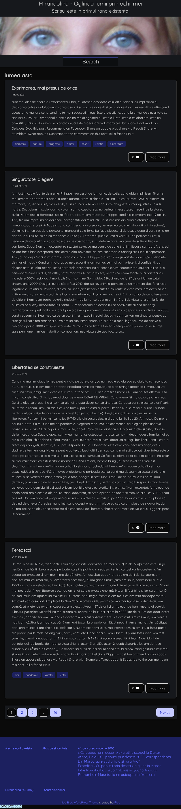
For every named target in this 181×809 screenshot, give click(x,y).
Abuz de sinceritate (54, 748)
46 (55, 712)
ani (17, 675)
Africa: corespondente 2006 (96, 748)
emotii (71, 143)
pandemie (32, 675)
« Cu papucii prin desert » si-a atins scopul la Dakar (119, 752)
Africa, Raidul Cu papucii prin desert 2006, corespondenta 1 (125, 757)
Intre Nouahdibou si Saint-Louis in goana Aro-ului (117, 770)
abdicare (20, 143)
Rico (117, 802)
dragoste (54, 143)
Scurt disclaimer (54, 790)
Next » (165, 712)
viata (63, 675)
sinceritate (116, 143)
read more (157, 157)
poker (85, 143)
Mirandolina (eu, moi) (19, 790)
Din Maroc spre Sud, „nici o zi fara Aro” (109, 761)
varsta (49, 675)
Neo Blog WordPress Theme (79, 802)
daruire (37, 143)
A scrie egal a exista (18, 748)
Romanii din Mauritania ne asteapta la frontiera (116, 774)
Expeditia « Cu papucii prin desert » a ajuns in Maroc (119, 765)
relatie (99, 143)
